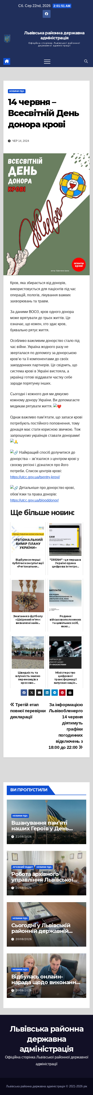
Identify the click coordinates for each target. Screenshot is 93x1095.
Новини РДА (16, 91)
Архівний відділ (23, 867)
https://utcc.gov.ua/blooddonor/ (34, 500)
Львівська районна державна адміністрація (54, 35)
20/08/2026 (24, 888)
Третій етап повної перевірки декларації (28, 710)
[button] (86, 61)
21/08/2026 (24, 836)
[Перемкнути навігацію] (47, 61)
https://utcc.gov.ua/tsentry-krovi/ (35, 477)
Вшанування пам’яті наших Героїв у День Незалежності (40, 828)
